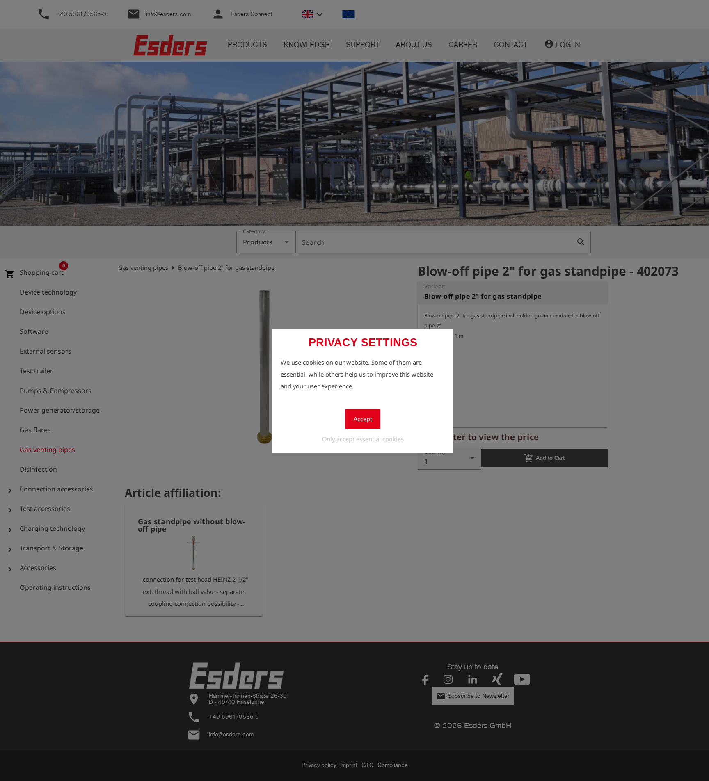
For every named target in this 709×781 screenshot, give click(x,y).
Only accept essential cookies (363, 439)
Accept (363, 419)
